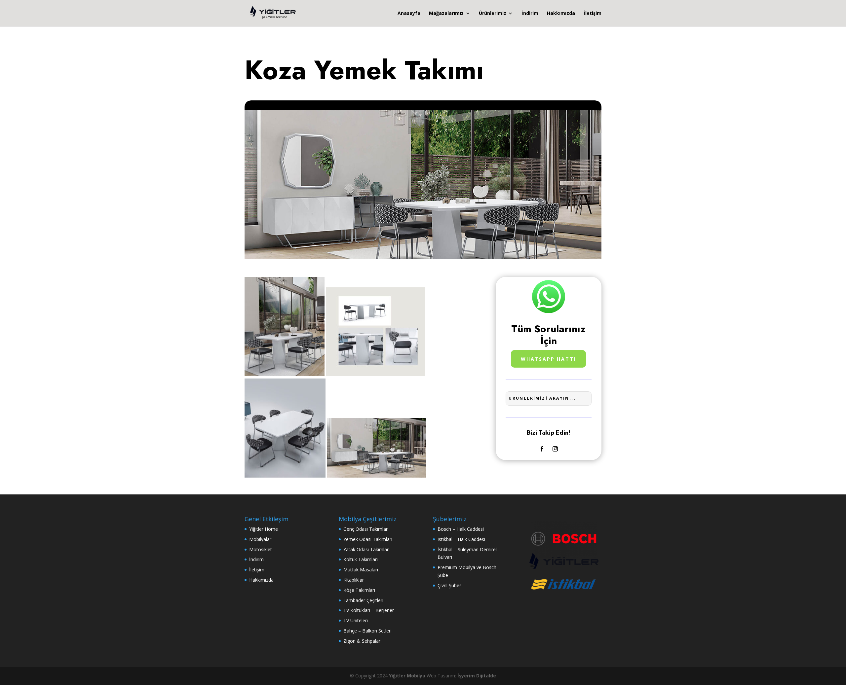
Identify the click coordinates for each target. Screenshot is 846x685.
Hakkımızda (561, 13)
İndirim (529, 13)
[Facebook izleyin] (542, 449)
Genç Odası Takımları (366, 529)
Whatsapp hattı (548, 359)
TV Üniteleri (355, 620)
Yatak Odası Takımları (366, 549)
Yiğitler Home (263, 529)
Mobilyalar (260, 539)
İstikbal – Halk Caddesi (461, 539)
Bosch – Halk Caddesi (461, 529)
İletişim (592, 13)
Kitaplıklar (353, 580)
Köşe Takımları (359, 590)
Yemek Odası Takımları (367, 539)
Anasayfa (409, 13)
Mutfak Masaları (360, 569)
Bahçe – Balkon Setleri (367, 631)
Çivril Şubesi (450, 585)
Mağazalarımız (446, 13)
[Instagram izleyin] (555, 449)
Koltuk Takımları (360, 559)
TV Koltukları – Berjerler (368, 610)
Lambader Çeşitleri (363, 600)
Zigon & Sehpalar (361, 641)
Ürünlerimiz (492, 13)
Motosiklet (260, 549)
